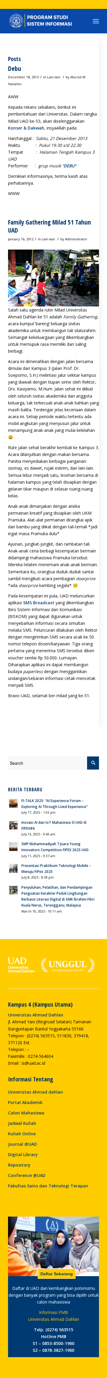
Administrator (76, 239)
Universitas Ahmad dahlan (35, 1092)
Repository (19, 1165)
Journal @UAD (22, 1144)
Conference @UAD (26, 1175)
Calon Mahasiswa (26, 1113)
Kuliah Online (22, 1133)
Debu (14, 68)
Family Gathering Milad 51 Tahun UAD (49, 226)
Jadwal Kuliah (22, 1123)
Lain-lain (53, 77)
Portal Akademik (25, 1102)
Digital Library (23, 1154)
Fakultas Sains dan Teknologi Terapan (48, 1186)
